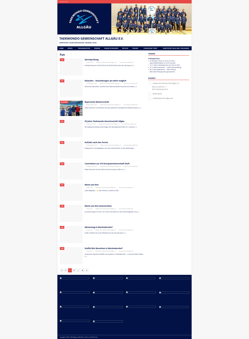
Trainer (135, 48)
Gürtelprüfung (92, 59)
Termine (97, 48)
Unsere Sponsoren (111, 48)
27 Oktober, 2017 (91, 124)
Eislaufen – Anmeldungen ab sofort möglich (105, 80)
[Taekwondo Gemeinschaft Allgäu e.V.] (124, 33)
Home (61, 48)
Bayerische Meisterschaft (97, 102)
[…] (133, 65)
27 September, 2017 (91, 166)
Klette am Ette (92, 184)
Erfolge (125, 48)
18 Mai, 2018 (89, 62)
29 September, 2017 (91, 145)
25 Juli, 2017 (89, 187)
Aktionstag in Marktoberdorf (98, 227)
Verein (70, 48)
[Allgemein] (71, 108)
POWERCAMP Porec (150, 48)
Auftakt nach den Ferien (96, 142)
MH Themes (94, 337)
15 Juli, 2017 (89, 209)
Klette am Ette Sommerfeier (98, 206)
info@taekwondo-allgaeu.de (163, 98)
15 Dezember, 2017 (91, 83)
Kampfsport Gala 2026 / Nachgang (176, 48)
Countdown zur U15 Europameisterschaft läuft (107, 163)
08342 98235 (157, 94)
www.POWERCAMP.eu (157, 63)
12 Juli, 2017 (89, 230)
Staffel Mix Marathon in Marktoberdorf (103, 248)
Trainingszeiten (84, 48)
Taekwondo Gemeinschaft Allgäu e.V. (106, 62)
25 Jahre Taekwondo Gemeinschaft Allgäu (104, 121)
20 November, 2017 (91, 105)
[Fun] (71, 67)
